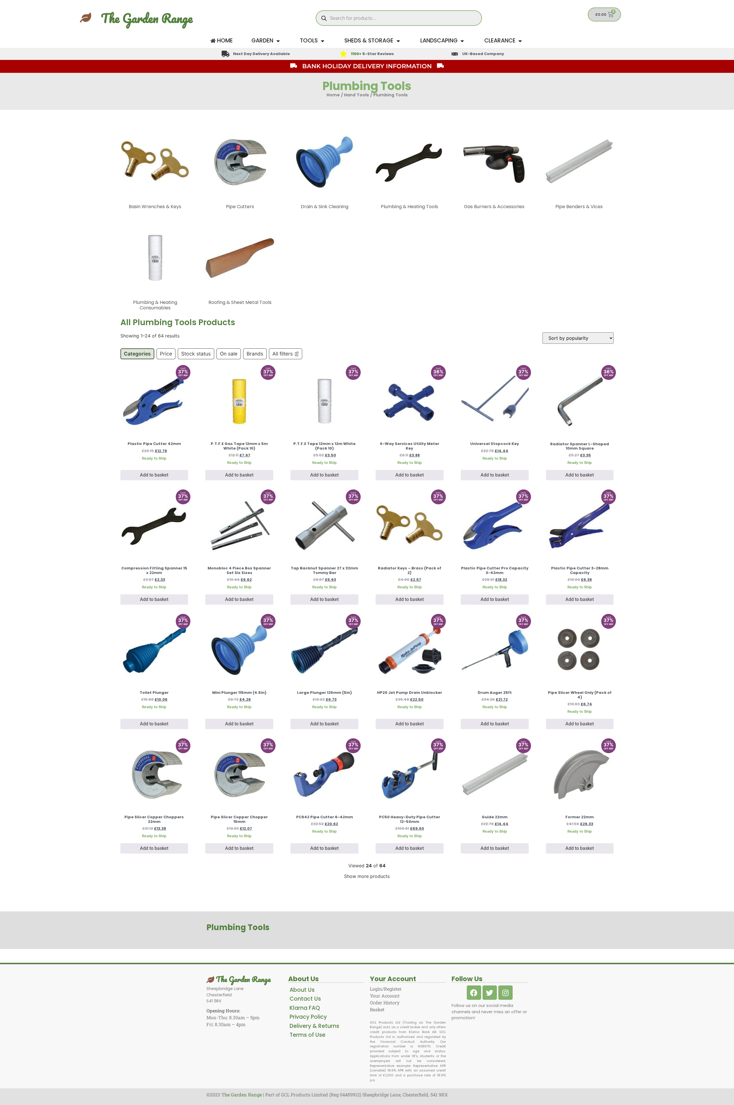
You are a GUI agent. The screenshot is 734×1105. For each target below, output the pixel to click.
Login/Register (386, 989)
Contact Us (305, 999)
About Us (302, 990)
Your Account (385, 996)
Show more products (367, 876)
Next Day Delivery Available (261, 53)
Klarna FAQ (305, 1008)
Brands (255, 354)
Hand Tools (356, 95)
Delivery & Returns (314, 1026)
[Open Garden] (278, 41)
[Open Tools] (322, 41)
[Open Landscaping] (462, 41)
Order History (384, 1002)
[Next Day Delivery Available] (225, 54)
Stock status (196, 354)
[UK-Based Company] (455, 54)
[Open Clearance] (520, 41)
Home (333, 95)
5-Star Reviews (372, 53)
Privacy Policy (308, 1017)
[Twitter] (490, 992)
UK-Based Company (483, 53)
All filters (282, 354)
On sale (228, 354)
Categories (137, 354)
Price (166, 354)
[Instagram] (505, 992)
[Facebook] (474, 992)
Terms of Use (307, 1035)
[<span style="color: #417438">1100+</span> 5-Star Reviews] (343, 54)
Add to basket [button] (154, 475)
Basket (377, 1009)
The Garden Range (146, 18)
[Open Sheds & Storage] (398, 41)
